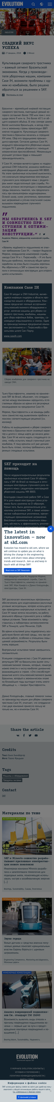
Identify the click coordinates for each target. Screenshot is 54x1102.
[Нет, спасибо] (50, 1091)
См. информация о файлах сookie (27, 1091)
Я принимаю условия (27, 1097)
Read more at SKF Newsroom (18, 570)
